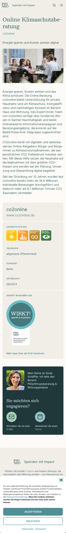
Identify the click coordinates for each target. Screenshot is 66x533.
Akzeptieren (33, 511)
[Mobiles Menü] (61, 5)
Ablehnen (33, 521)
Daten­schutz (28, 529)
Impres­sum (40, 529)
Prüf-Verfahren (36, 353)
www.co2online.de (20, 215)
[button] (61, 480)
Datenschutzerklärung (17, 497)
